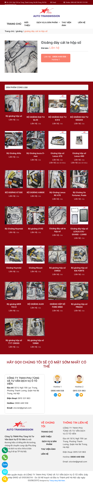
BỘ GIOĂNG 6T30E (14, 192)
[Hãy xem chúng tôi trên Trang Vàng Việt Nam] (3, 479)
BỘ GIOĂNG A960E (36, 192)
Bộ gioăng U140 (35, 228)
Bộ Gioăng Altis (14, 153)
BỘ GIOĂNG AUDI (35, 304)
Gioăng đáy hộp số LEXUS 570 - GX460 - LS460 (79, 231)
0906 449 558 (59, 56)
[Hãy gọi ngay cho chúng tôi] (3, 457)
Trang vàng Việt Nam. (57, 480)
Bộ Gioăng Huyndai (14, 228)
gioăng (19, 31)
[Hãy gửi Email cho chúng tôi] (3, 472)
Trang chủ (9, 31)
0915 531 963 (24, 398)
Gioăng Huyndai (13, 268)
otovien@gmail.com (22, 408)
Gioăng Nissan (36, 268)
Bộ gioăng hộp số (14, 116)
